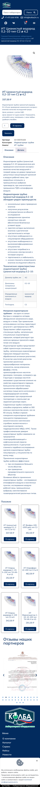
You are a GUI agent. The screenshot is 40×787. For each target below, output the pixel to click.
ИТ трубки (18, 145)
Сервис (6, 746)
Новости (6, 754)
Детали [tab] (20, 150)
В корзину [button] (10, 539)
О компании (9, 738)
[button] (34, 23)
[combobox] (12, 12)
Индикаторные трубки (21, 39)
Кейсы (5, 750)
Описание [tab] (9, 150)
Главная (4, 36)
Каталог (6, 742)
